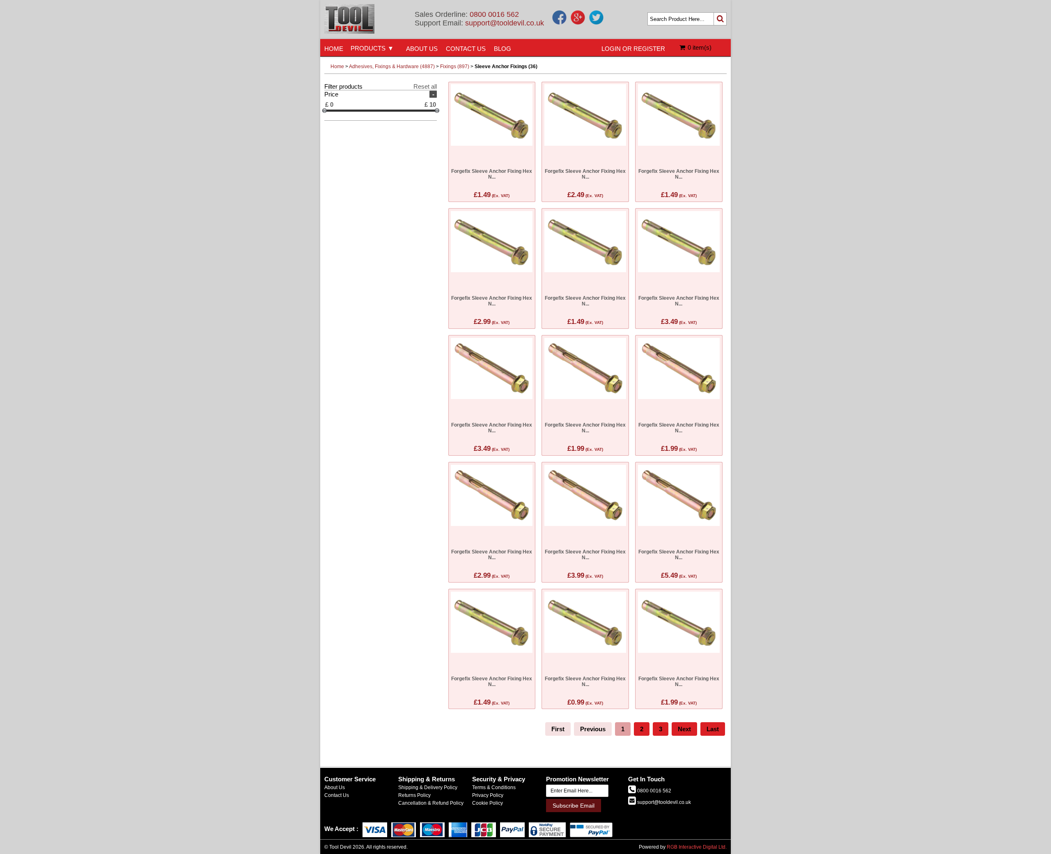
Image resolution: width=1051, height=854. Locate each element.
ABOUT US (422, 48)
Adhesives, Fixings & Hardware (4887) (392, 66)
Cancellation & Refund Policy (431, 803)
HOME (333, 48)
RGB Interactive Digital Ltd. (697, 847)
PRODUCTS (368, 48)
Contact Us (336, 795)
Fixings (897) (454, 66)
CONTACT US (466, 48)
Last (713, 728)
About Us (334, 787)
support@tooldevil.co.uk (504, 23)
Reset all (425, 86)
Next (684, 728)
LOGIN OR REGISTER (633, 48)
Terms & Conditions (494, 787)
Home (337, 66)
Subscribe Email (573, 805)
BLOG (502, 48)
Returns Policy (414, 795)
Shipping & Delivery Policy (427, 787)
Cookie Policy (487, 803)
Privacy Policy (487, 795)
